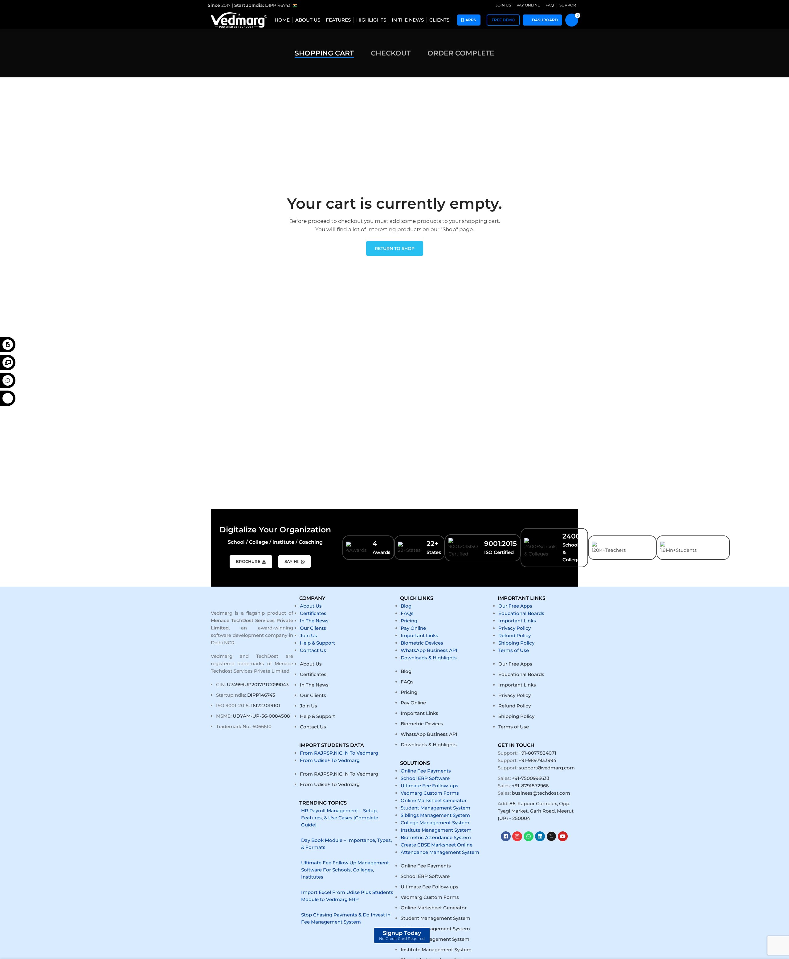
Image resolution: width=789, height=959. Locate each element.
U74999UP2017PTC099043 (258, 684)
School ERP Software (425, 778)
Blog (406, 606)
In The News (314, 621)
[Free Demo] (7, 362)
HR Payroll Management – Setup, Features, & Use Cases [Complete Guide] (339, 818)
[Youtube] (563, 836)
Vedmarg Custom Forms (430, 793)
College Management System (435, 823)
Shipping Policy (516, 643)
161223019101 (265, 705)
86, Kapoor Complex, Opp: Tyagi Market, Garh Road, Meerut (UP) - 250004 (536, 811)
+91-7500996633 (531, 778)
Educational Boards (521, 613)
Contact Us (313, 650)
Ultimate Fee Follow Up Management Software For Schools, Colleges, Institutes (345, 870)
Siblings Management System (435, 815)
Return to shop (395, 248)
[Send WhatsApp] (7, 380)
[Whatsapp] (528, 836)
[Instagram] (517, 836)
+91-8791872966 (530, 786)
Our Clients (313, 628)
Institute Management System (436, 830)
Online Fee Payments (426, 771)
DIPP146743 (278, 5)
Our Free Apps (515, 606)
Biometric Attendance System (436, 837)
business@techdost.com (541, 793)
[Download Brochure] (7, 344)
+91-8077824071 (537, 753)
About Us (311, 606)
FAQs (407, 613)
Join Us (308, 635)
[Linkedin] (540, 836)
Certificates (313, 613)
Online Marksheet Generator (434, 800)
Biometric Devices (422, 643)
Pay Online (413, 628)
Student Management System (435, 808)
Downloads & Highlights (429, 658)
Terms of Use (513, 650)
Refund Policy (514, 635)
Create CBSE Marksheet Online (436, 845)
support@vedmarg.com (547, 768)
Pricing (409, 621)
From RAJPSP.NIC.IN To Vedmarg (339, 753)
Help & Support (317, 643)
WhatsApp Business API (429, 650)
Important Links (419, 635)
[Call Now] (7, 398)
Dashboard (545, 20)
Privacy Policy (514, 628)
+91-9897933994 (537, 760)
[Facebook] (506, 836)
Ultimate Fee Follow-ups (429, 786)
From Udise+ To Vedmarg (330, 760)
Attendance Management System (440, 852)
